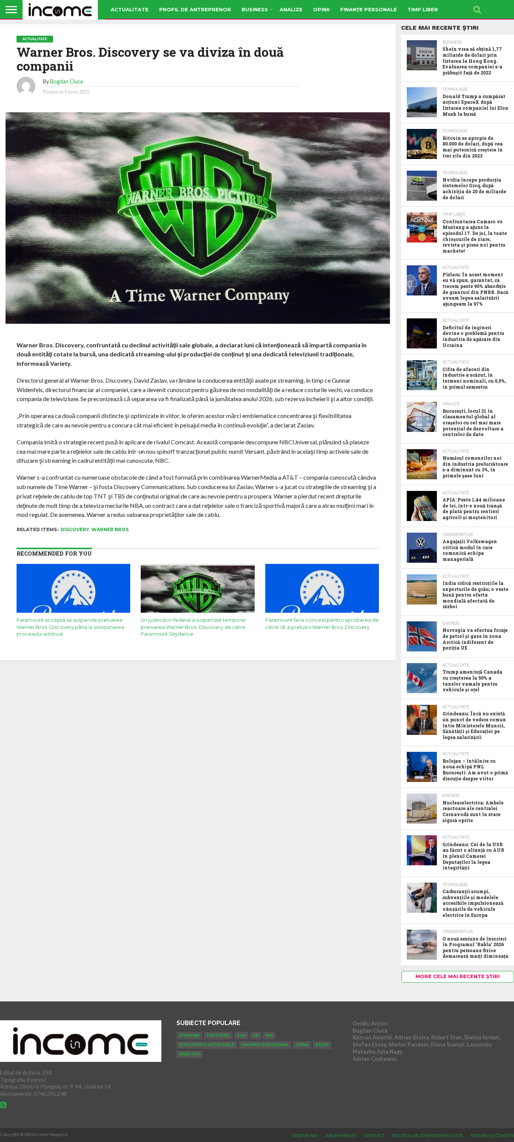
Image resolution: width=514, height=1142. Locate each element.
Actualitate (130, 9)
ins (269, 1035)
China (302, 1044)
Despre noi (305, 1135)
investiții (189, 1054)
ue (256, 1035)
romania (189, 1035)
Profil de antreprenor (195, 9)
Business (255, 9)
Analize (291, 9)
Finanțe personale (368, 9)
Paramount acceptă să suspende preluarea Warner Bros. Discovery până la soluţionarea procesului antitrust (70, 627)
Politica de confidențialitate (427, 1135)
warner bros (110, 529)
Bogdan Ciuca (66, 81)
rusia (322, 1044)
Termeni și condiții (492, 1135)
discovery (75, 529)
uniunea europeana (265, 1044)
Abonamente (341, 1135)
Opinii (321, 9)
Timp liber (423, 9)
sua (241, 1035)
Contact (374, 1135)
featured (218, 1035)
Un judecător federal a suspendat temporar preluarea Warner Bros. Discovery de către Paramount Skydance (193, 627)
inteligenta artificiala (206, 1044)
